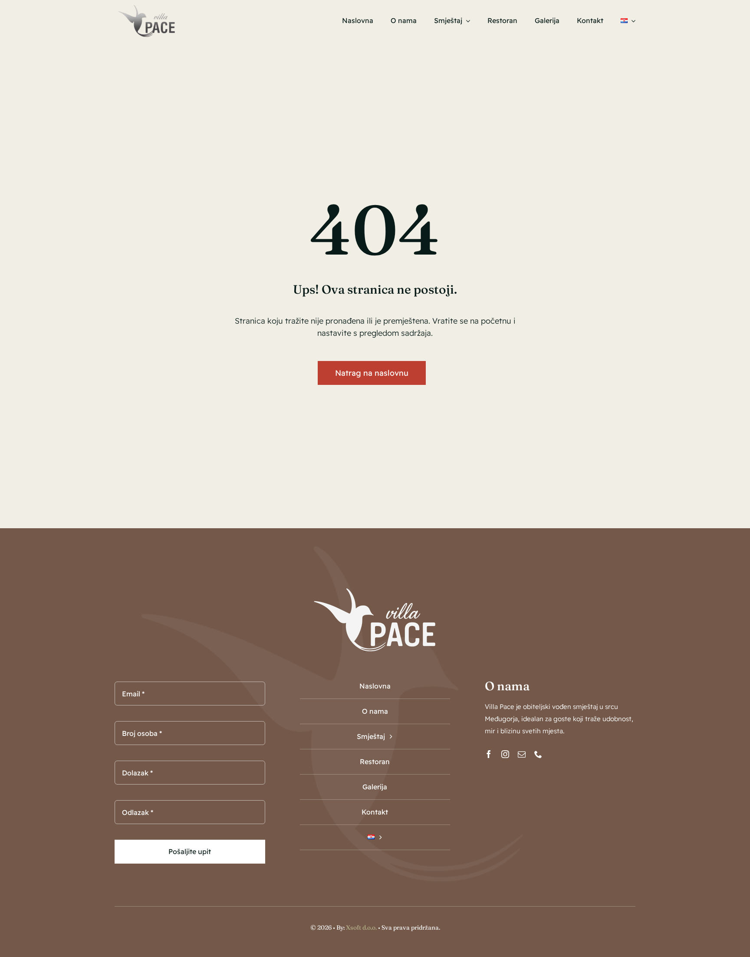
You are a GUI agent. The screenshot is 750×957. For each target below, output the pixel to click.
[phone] (538, 754)
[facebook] (489, 754)
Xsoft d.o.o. (361, 927)
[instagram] (505, 754)
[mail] (522, 754)
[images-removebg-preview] (146, 6)
